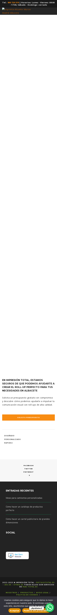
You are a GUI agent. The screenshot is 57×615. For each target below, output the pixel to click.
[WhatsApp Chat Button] (49, 607)
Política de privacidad (36, 610)
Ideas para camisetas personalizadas (24, 497)
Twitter (28, 469)
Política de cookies (27, 595)
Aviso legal (42, 592)
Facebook (29, 465)
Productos (26, 592)
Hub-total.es (30, 587)
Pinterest (28, 472)
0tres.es (19, 585)
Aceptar (14, 610)
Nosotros (11, 592)
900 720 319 (13, 2)
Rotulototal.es (45, 582)
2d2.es (7, 585)
